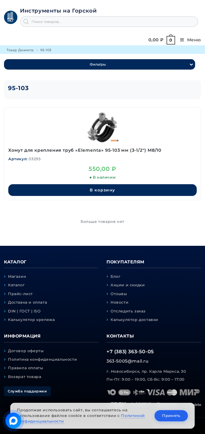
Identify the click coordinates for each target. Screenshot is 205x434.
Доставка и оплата (27, 302)
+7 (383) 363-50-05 (130, 352)
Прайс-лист (20, 293)
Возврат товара (24, 376)
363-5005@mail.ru (128, 361)
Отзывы (119, 293)
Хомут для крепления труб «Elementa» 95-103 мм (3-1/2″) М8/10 (84, 150)
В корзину (102, 189)
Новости (119, 302)
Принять (171, 415)
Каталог (16, 285)
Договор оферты (26, 350)
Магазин (17, 276)
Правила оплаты (25, 367)
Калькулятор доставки (134, 319)
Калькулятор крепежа (31, 319)
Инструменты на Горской (58, 10)
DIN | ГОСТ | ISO (24, 311)
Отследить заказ (128, 311)
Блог (115, 276)
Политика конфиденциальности (42, 359)
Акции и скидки (128, 285)
